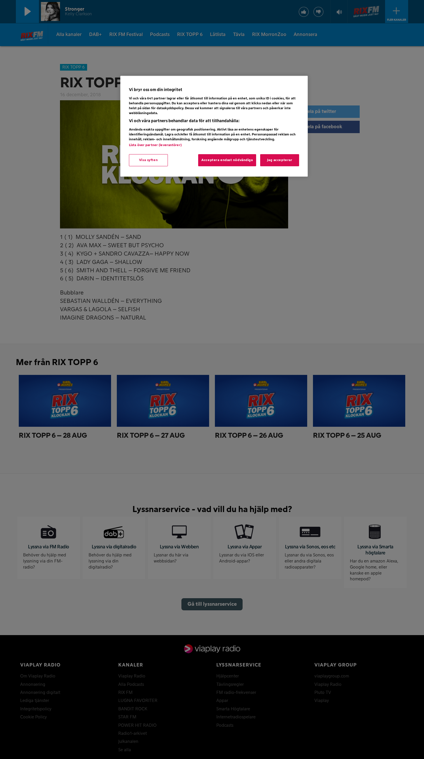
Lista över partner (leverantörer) (155, 145)
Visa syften (148, 160)
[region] (214, 126)
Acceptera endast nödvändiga (227, 160)
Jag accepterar (279, 160)
